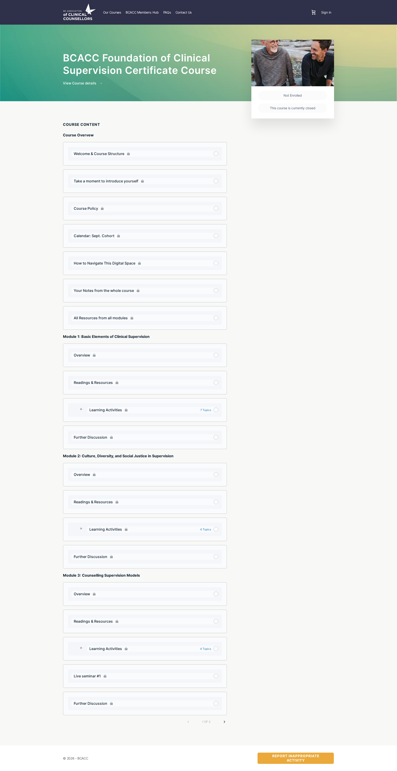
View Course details (80, 83)
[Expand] (79, 409)
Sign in (326, 12)
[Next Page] (224, 721)
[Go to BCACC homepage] (79, 12)
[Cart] (314, 12)
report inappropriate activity (295, 758)
